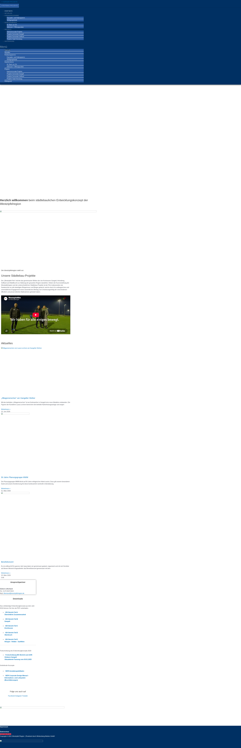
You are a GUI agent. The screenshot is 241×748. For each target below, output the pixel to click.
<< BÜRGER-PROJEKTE (9, 2)
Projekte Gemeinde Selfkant (15, 36)
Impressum (4, 727)
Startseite (9, 11)
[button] (42, 47)
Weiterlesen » (5, 409)
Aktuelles (8, 13)
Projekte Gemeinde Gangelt (15, 34)
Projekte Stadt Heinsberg (14, 39)
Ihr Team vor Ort (12, 24)
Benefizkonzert (7, 562)
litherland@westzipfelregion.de (14, 593)
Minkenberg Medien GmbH (46, 736)
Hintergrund (9, 41)
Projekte (8, 29)
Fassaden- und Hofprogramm (16, 18)
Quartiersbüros (11, 22)
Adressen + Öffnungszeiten (15, 27)
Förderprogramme (12, 15)
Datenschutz (4, 731)
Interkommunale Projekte (14, 31)
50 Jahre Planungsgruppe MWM (15, 477)
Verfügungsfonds (12, 20)
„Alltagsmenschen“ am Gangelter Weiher (18, 398)
